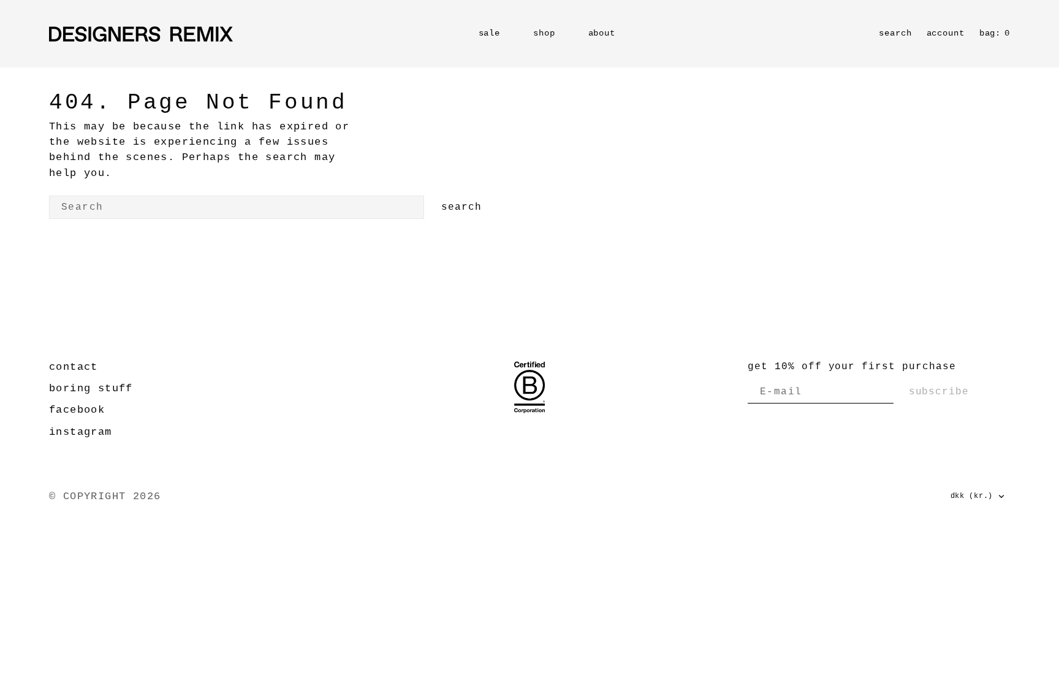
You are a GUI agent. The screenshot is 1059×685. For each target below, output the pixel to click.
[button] (946, 33)
